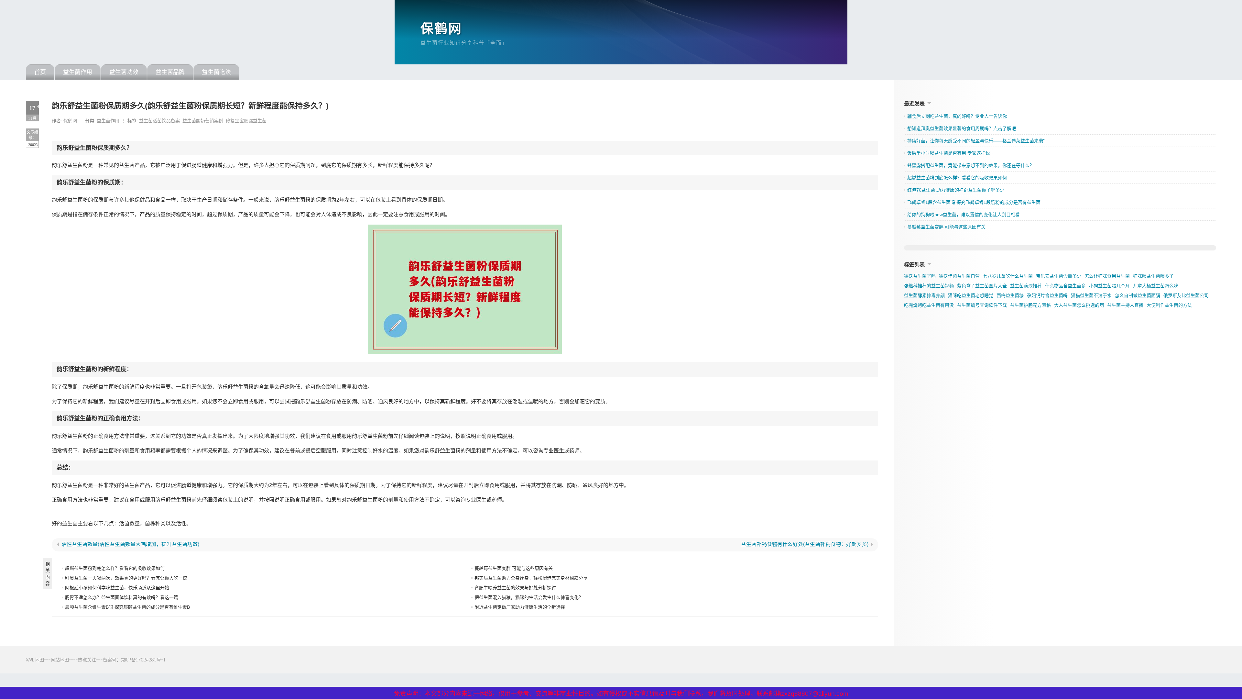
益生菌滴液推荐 (1026, 285)
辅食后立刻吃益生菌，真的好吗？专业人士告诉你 (957, 116)
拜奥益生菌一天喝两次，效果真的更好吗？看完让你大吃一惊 (126, 578)
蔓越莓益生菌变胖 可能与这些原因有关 (513, 568)
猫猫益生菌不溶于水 (1091, 295)
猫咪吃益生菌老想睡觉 (970, 295)
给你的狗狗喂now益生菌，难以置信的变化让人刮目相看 (963, 214)
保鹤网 (441, 28)
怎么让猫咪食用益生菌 (1107, 276)
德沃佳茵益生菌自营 (959, 276)
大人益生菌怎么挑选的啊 (1079, 305)
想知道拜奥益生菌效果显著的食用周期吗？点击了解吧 (961, 128)
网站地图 (60, 659)
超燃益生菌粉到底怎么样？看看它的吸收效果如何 (115, 568)
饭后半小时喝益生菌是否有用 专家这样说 (948, 153)
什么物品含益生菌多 (1065, 285)
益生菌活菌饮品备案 (159, 120)
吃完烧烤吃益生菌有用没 (929, 305)
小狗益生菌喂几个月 (1109, 285)
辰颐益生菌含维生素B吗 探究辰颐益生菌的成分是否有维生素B (127, 607)
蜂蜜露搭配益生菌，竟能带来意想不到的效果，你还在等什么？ (970, 165)
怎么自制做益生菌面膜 (1137, 295)
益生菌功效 (123, 72)
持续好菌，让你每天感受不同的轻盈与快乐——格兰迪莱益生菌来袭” (976, 140)
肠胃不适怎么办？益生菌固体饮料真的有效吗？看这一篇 (121, 597)
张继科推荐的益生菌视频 (929, 285)
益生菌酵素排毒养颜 (924, 295)
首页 (40, 72)
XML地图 (35, 659)
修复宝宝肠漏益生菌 (246, 120)
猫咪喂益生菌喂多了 (1153, 276)
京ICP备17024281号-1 (143, 659)
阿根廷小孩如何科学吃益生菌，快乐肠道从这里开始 (117, 587)
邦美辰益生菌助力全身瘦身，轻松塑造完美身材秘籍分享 (531, 578)
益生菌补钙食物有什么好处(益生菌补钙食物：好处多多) (804, 544)
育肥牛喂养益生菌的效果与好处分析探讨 (515, 587)
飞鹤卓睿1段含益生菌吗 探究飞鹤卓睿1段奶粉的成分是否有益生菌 (973, 202)
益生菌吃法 (216, 72)
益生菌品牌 (170, 72)
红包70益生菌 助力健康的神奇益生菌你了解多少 (955, 190)
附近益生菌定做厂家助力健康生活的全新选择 (519, 607)
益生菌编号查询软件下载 (982, 305)
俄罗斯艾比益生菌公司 (1186, 295)
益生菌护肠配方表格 (1030, 305)
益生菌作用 (77, 72)
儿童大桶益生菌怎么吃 (1155, 285)
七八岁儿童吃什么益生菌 (1008, 276)
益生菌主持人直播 (1125, 305)
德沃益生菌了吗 (920, 276)
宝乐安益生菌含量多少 (1058, 276)
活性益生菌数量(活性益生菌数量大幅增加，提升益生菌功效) (130, 544)
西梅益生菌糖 (1010, 295)
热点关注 (87, 659)
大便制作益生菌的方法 (1169, 305)
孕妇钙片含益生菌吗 (1047, 295)
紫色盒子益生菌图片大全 (982, 285)
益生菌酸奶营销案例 (202, 120)
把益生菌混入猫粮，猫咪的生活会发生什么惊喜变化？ (528, 597)
